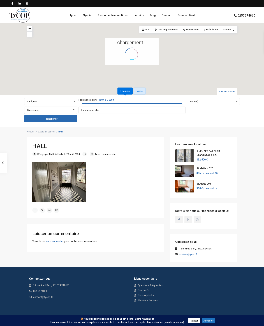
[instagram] (27, 3)
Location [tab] (125, 91)
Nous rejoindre (146, 295)
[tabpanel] (132, 110)
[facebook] (12, 3)
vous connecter (55, 241)
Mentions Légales (148, 300)
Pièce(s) (194, 101)
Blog (153, 15)
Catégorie (32, 101)
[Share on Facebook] (35, 210)
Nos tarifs (143, 290)
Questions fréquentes (150, 285)
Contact (167, 15)
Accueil (30, 131)
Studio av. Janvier (46, 131)
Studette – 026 (204, 168)
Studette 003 (203, 183)
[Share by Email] (56, 210)
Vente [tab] (140, 91)
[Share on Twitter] (42, 210)
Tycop (73, 15)
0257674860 (246, 15)
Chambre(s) (33, 110)
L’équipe (138, 15)
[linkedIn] (19, 3)
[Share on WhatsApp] (49, 210)
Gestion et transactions (113, 15)
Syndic (87, 15)
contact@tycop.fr (188, 254)
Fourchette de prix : (88, 99)
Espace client (186, 15)
